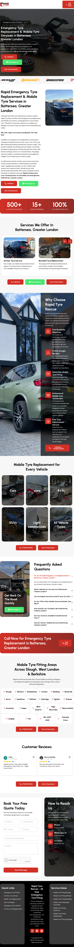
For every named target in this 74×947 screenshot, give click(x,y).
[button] (65, 241)
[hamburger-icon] (60, 4)
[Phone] (50, 826)
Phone (57, 825)
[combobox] (6, 829)
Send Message (21, 870)
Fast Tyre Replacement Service (58, 422)
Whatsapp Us (60, 833)
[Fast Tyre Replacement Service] (48, 421)
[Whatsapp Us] (50, 834)
